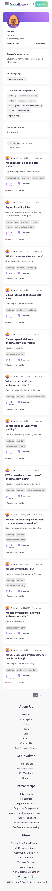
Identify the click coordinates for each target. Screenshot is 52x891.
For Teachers (26, 773)
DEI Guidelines (26, 857)
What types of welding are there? (24, 256)
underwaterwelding (28, 96)
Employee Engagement (26, 808)
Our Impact (26, 719)
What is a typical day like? (19, 568)
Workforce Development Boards (26, 812)
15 (36, 695)
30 (41, 695)
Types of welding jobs (17, 207)
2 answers (25, 183)
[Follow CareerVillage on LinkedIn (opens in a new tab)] (26, 877)
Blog (26, 733)
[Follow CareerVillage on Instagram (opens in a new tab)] (32, 877)
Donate (26, 778)
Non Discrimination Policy (26, 871)
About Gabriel (14, 147)
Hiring (26, 728)
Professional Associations (26, 822)
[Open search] (32, 4)
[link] (26, 175)
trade (11, 110)
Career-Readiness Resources (26, 843)
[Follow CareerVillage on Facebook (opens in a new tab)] (19, 877)
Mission (26, 714)
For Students (26, 763)
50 (46, 695)
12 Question (13, 143)
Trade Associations (26, 817)
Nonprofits (26, 798)
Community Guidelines (26, 852)
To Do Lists (27, 143)
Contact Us (26, 743)
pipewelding (14, 115)
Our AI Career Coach (26, 747)
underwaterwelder (17, 79)
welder (12, 101)
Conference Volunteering (26, 827)
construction (23, 110)
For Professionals (26, 768)
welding (12, 96)
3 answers (25, 232)
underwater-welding (32, 106)
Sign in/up (41, 4)
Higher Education (26, 803)
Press (26, 738)
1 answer (25, 273)
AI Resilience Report (26, 847)
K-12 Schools (26, 793)
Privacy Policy (26, 866)
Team (26, 724)
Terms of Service (26, 862)
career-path (14, 106)
